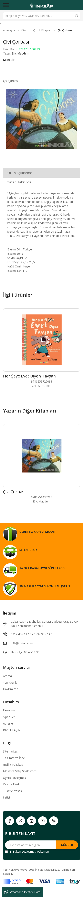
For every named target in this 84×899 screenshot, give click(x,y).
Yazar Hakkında (19, 182)
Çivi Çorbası (14, 491)
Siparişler (9, 717)
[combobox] (41, 15)
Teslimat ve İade (14, 758)
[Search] (76, 15)
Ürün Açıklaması (20, 173)
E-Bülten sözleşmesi (23, 851)
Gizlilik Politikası (13, 764)
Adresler (8, 723)
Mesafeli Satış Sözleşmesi (20, 771)
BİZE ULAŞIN (11, 730)
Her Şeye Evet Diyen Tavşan (29, 376)
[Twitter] (20, 820)
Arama (7, 676)
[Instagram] (31, 820)
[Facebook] (9, 820)
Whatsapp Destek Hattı (25, 892)
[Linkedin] (53, 820)
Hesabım (9, 710)
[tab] (41, 172)
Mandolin (9, 60)
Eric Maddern (20, 53)
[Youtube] (42, 820)
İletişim (7, 797)
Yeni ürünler (11, 682)
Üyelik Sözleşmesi (15, 778)
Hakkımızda (10, 689)
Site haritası (10, 751)
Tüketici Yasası (12, 791)
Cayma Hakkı (11, 784)
